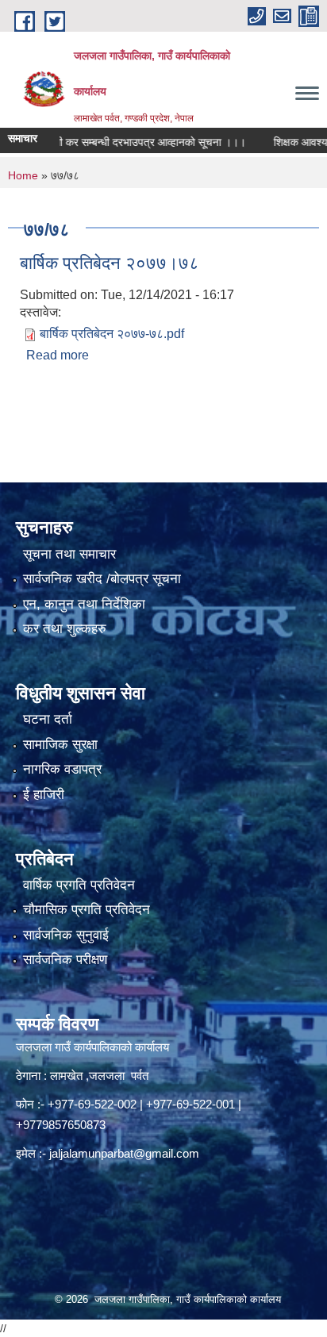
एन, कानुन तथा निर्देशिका (84, 604)
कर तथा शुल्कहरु (64, 628)
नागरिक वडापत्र (62, 769)
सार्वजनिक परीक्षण (65, 959)
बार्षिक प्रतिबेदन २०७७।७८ (109, 263)
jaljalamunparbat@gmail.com (124, 1153)
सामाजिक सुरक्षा (60, 744)
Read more (57, 355)
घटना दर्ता (47, 719)
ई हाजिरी (43, 794)
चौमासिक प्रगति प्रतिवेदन (86, 909)
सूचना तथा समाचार (69, 554)
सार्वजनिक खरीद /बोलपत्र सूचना (102, 578)
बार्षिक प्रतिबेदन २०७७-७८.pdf (112, 333)
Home (23, 175)
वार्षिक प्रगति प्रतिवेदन (79, 885)
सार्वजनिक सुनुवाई (66, 935)
